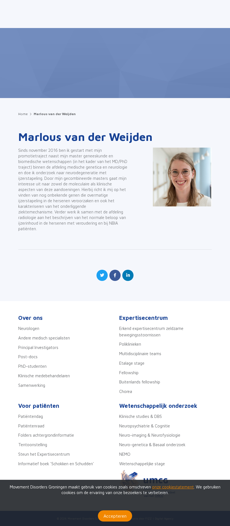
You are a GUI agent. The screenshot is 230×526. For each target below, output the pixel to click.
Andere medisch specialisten (44, 338)
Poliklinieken (130, 344)
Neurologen (28, 328)
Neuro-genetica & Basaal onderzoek (152, 444)
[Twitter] (102, 275)
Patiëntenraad (31, 425)
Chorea (125, 391)
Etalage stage (131, 363)
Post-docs (28, 356)
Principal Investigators (38, 347)
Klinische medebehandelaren (44, 375)
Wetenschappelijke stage (142, 463)
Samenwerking (31, 385)
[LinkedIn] (128, 275)
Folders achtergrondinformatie (46, 435)
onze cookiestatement (173, 487)
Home (23, 114)
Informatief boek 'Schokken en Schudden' (56, 463)
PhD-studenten (32, 366)
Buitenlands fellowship (139, 382)
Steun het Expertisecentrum (44, 454)
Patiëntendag (30, 416)
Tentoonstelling (32, 444)
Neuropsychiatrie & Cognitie (144, 425)
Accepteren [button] (115, 515)
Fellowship (129, 372)
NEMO (124, 454)
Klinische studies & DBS (140, 416)
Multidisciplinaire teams (140, 353)
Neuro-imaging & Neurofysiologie (149, 435)
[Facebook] (115, 275)
